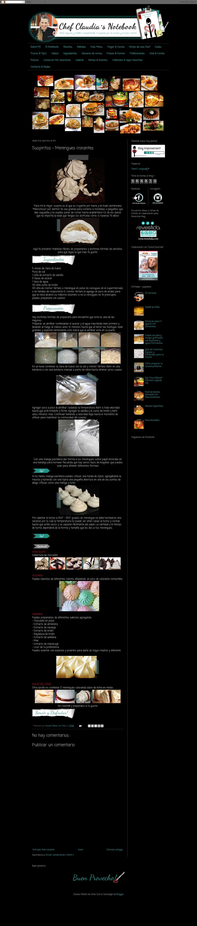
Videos (55, 53)
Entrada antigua (115, 849)
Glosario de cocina (92, 53)
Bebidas (81, 47)
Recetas (68, 47)
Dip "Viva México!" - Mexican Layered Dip (154, 380)
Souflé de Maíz (152, 307)
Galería (79, 60)
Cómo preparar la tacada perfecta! (153, 365)
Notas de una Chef (139, 47)
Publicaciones (137, 53)
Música (35, 60)
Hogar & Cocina (115, 47)
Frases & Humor (116, 53)
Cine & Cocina (157, 53)
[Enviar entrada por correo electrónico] (80, 725)
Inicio (80, 849)
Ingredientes (70, 53)
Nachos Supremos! (154, 406)
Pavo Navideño (152, 420)
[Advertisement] (78, 827)
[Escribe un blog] (92, 726)
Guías (158, 47)
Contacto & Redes (40, 67)
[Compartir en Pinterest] (102, 726)
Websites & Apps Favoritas (127, 60)
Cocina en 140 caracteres (57, 60)
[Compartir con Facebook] (99, 726)
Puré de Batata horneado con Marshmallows (152, 395)
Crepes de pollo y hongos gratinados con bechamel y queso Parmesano (154, 339)
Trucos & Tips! (38, 53)
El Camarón (150, 293)
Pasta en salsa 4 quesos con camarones (153, 324)
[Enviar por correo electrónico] (89, 726)
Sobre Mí (35, 47)
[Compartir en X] (95, 726)
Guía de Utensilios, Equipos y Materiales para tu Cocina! (154, 353)
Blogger (120, 894)
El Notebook (52, 47)
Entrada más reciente (43, 849)
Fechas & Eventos (97, 60)
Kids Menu (97, 47)
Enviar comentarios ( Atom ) (60, 855)
